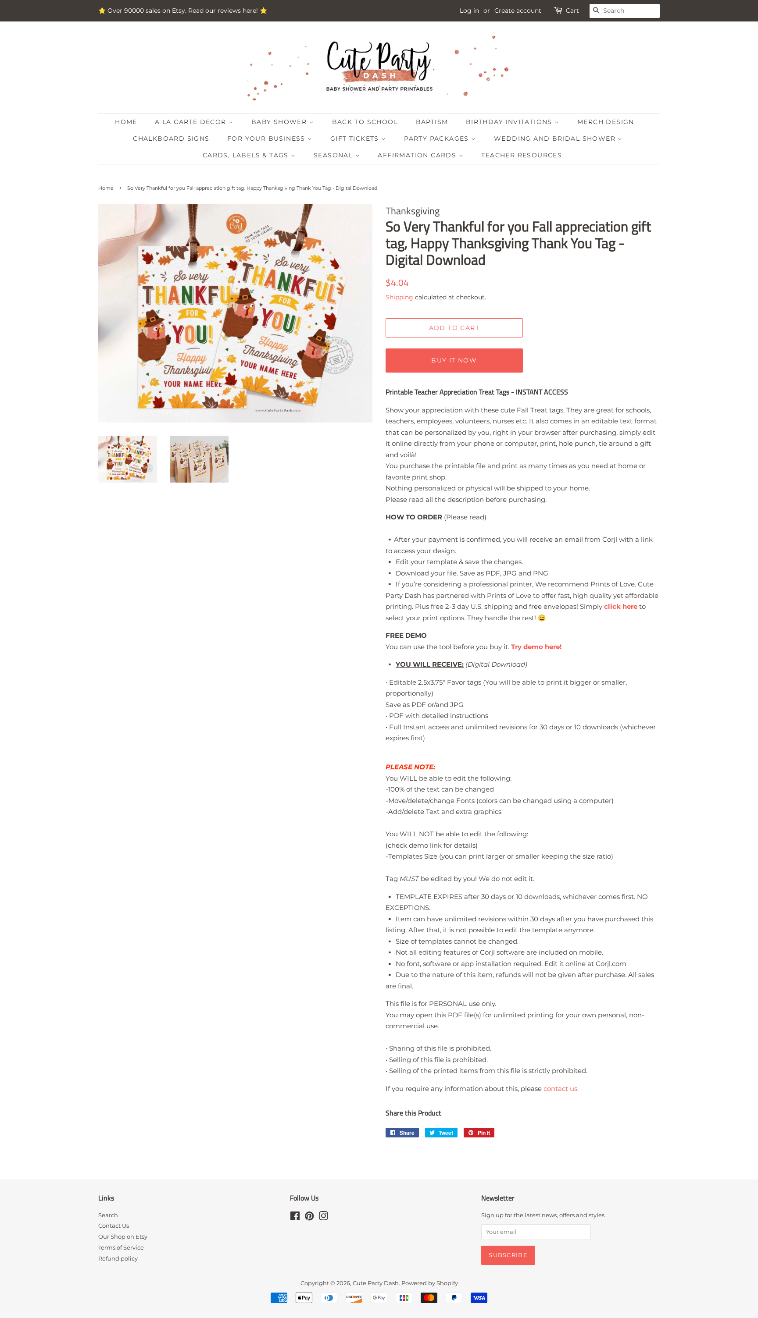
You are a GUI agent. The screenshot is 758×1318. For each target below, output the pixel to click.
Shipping (399, 297)
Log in (469, 10)
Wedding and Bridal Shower (556, 138)
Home (126, 122)
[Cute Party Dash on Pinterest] (309, 1218)
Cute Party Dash (376, 1283)
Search (108, 1215)
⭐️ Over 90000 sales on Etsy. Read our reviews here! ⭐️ (182, 10)
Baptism (432, 122)
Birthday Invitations (510, 122)
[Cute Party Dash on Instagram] (323, 1218)
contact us (560, 1088)
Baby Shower (280, 122)
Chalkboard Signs (171, 138)
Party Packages (437, 138)
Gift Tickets (355, 138)
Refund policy (118, 1258)
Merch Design (605, 122)
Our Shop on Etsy (122, 1236)
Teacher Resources (521, 155)
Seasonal (334, 155)
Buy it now (454, 360)
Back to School (365, 122)
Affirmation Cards (418, 155)
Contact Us (113, 1225)
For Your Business (267, 138)
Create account (517, 10)
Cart (572, 10)
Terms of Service (121, 1247)
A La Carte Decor (192, 122)
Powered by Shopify (429, 1283)
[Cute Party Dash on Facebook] (295, 1218)
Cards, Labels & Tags (247, 155)
